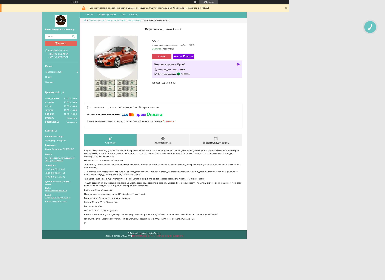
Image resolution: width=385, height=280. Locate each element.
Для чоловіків (134, 20)
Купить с (178, 56)
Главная (89, 14)
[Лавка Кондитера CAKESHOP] (61, 20)
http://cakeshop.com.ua (56, 190)
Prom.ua (157, 233)
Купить (161, 56)
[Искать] (73, 36)
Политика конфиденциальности (169, 236)
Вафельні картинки (116, 20)
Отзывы (49, 82)
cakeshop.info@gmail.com (57, 197)
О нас (48, 77)
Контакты (133, 14)
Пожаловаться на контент (143, 236)
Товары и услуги (53, 72)
